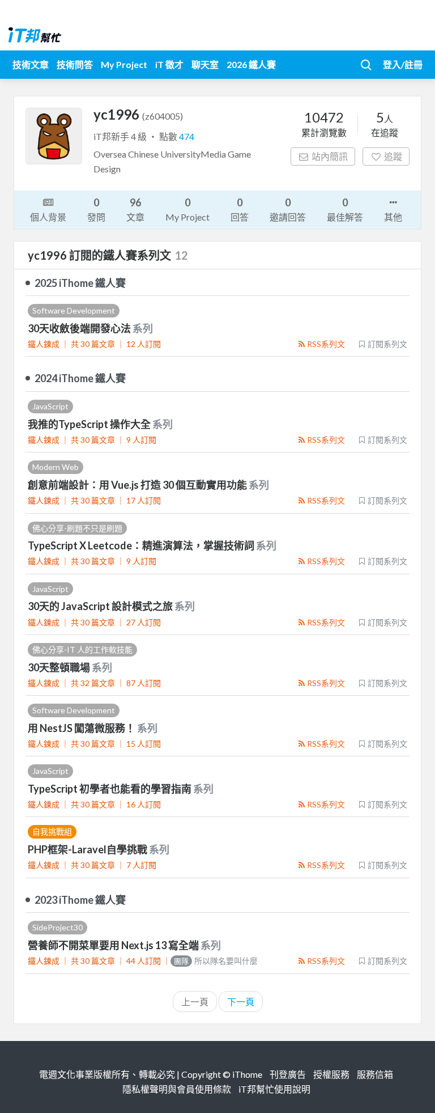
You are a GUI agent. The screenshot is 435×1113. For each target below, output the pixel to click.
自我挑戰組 (52, 831)
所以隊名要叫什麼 (216, 961)
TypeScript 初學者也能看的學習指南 (110, 788)
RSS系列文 (326, 344)
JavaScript (50, 406)
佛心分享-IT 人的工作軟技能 (82, 649)
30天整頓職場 (60, 667)
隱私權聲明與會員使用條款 (176, 1089)
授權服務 (331, 1074)
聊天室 (205, 64)
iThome (247, 1074)
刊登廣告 (288, 1074)
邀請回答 (288, 209)
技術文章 (30, 64)
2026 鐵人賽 (251, 64)
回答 (240, 209)
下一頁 (240, 1001)
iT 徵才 (169, 64)
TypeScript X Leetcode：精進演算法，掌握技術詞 (142, 545)
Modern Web (55, 467)
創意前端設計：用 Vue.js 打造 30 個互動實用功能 (138, 485)
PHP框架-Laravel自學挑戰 (88, 849)
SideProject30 (57, 927)
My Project (124, 64)
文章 (135, 209)
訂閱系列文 (387, 344)
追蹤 (393, 156)
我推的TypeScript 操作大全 (90, 424)
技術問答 (75, 64)
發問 (96, 209)
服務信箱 (375, 1074)
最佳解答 (345, 209)
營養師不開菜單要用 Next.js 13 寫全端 (114, 945)
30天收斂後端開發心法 (80, 328)
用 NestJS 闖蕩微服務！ (82, 728)
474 (186, 136)
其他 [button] (393, 216)
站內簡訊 (330, 156)
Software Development (73, 310)
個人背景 (48, 216)
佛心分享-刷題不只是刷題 (77, 528)
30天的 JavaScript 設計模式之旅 (101, 606)
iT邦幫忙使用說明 (274, 1089)
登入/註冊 (403, 64)
